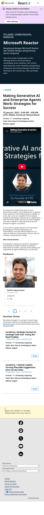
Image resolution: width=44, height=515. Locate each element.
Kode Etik (8, 489)
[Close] (41, 9)
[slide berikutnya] (35, 279)
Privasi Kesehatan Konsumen (16, 494)
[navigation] (9, 311)
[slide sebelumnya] (5, 279)
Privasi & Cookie (11, 484)
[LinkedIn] (20, 455)
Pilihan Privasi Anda (16, 492)
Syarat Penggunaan (12, 486)
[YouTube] (20, 447)
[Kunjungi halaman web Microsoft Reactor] (24, 3)
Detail (35, 356)
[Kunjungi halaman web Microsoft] (8, 3)
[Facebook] (20, 424)
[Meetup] (20, 432)
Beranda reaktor (9, 324)
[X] (20, 440)
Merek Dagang (10, 481)
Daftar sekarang (12, 21)
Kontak (7, 479)
